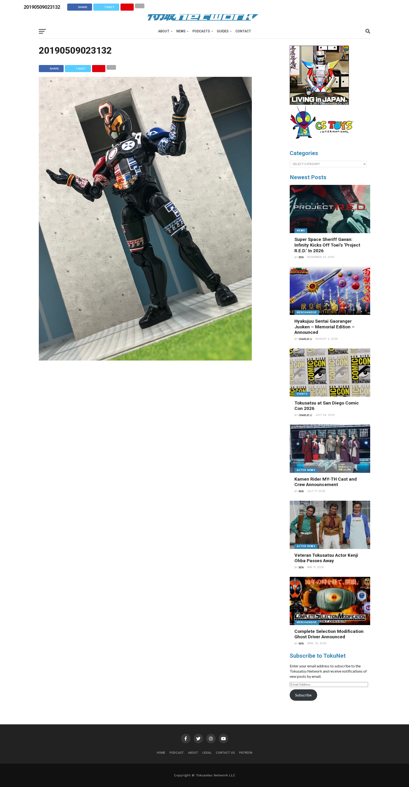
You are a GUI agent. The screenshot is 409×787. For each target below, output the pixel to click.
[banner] (319, 103)
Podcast (176, 752)
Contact (243, 31)
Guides (223, 31)
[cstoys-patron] (323, 141)
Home (161, 752)
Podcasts (201, 31)
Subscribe (303, 695)
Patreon (245, 752)
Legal (207, 752)
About (163, 31)
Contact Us (225, 752)
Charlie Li (305, 339)
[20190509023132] (145, 359)
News (181, 31)
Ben (301, 257)
